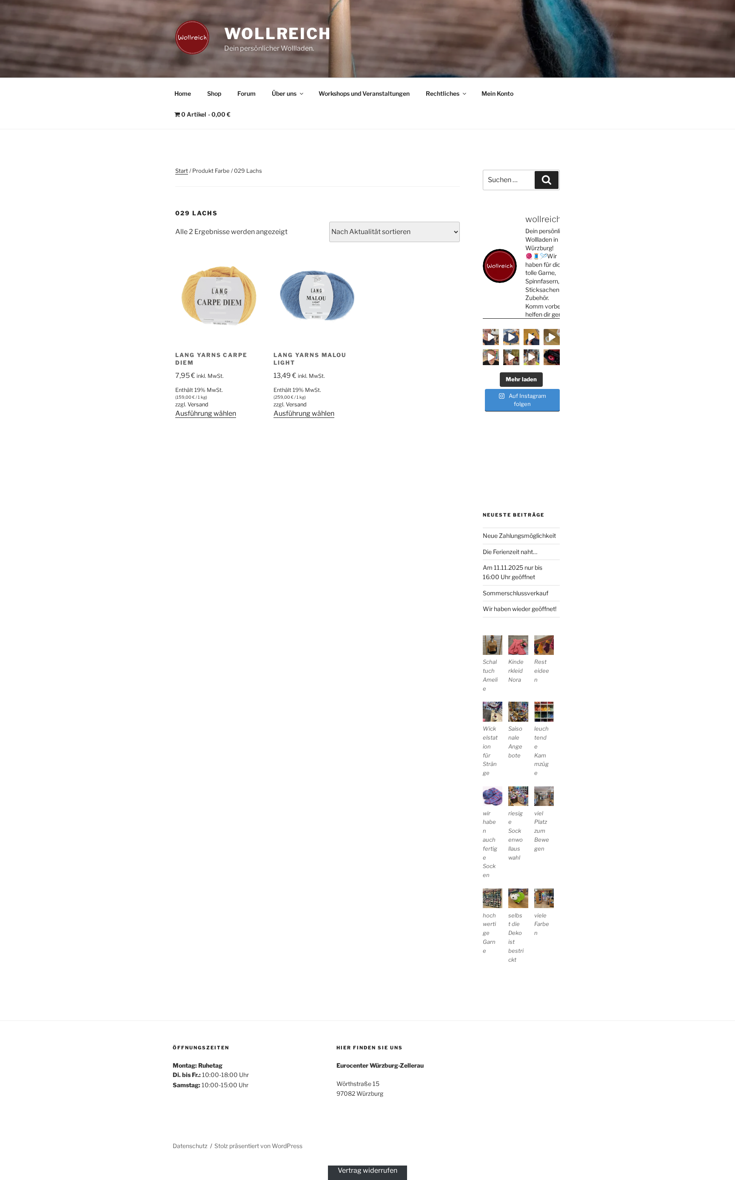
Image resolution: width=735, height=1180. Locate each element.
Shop (214, 93)
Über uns (284, 93)
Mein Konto (497, 93)
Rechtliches (442, 93)
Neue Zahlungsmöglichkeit (519, 535)
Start (181, 170)
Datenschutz (190, 1145)
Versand (198, 404)
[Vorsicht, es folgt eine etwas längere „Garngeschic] (552, 357)
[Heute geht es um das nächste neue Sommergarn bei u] (491, 357)
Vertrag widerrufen (367, 1170)
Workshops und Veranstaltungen (364, 93)
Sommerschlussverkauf (515, 593)
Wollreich (277, 33)
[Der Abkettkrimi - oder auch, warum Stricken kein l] (552, 337)
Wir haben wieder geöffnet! (519, 608)
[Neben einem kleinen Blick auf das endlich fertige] (491, 337)
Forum (246, 93)
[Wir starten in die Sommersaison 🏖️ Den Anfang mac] (532, 357)
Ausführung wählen (205, 413)
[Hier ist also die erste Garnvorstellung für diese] (511, 357)
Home (182, 93)
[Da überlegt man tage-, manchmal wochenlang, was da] (532, 337)
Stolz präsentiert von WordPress (258, 1145)
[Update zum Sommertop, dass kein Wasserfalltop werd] (511, 337)
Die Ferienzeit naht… (510, 551)
